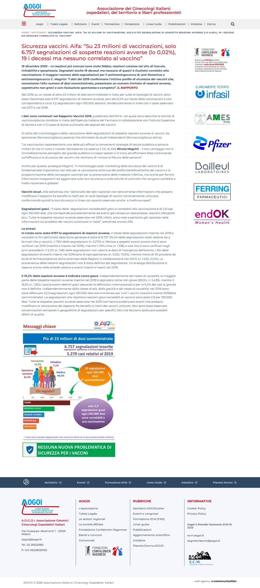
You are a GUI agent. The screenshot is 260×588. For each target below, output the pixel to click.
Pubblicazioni (177, 24)
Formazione (112, 24)
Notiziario (80, 24)
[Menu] (24, 23)
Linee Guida (154, 24)
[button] (233, 24)
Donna (211, 24)
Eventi (96, 24)
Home (25, 32)
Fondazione (131, 24)
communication (225, 581)
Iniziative (196, 24)
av (212, 581)
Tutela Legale (59, 24)
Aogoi (39, 24)
